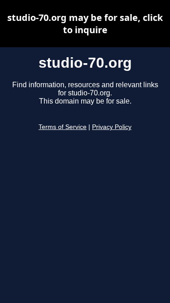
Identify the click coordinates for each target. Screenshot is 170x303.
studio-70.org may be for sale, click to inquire (85, 23)
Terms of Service (63, 127)
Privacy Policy (111, 127)
